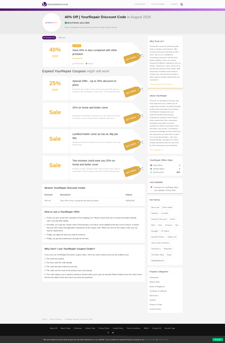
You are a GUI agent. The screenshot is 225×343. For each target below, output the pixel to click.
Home (44, 319)
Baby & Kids (154, 282)
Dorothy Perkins (157, 237)
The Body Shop (157, 255)
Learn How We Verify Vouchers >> (162, 84)
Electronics (154, 296)
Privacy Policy (104, 328)
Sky (176, 225)
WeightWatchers (157, 261)
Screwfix (164, 213)
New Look (155, 207)
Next (153, 225)
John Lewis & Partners (160, 243)
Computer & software (158, 291)
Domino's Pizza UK (159, 219)
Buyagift (154, 231)
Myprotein (168, 249)
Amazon (168, 225)
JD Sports (165, 231)
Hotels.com (172, 237)
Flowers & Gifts (156, 305)
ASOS (172, 219)
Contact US (156, 328)
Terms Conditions (133, 328)
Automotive (154, 277)
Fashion (153, 300)
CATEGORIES (139, 4)
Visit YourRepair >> (157, 150)
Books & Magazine (157, 286)
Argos (169, 255)
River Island (167, 207)
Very (160, 225)
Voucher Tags (170, 328)
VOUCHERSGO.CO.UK (57, 5)
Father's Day (90, 328)
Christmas (78, 328)
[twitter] (113, 333)
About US (53, 328)
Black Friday (65, 328)
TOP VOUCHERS (158, 4)
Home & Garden (55, 319)
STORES (174, 4)
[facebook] (108, 333)
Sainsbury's (156, 249)
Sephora (154, 213)
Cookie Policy (118, 328)
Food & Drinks (155, 309)
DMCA (146, 328)
